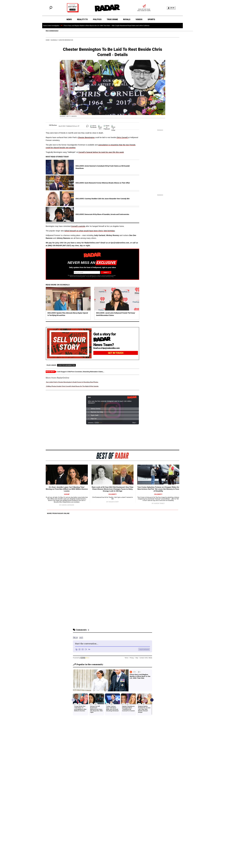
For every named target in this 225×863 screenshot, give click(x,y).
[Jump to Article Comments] (87, 126)
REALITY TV (82, 19)
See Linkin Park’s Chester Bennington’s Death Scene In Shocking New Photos (72, 382)
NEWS (69, 19)
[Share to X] (100, 126)
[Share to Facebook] (93, 126)
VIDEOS (139, 19)
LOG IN (172, 8)
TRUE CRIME (112, 19)
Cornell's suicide (78, 226)
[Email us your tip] (72, 12)
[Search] (51, 9)
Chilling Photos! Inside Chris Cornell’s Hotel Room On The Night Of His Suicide (72, 386)
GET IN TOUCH (115, 352)
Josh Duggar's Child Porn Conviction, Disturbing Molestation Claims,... (80, 371)
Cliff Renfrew (53, 125)
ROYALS (126, 19)
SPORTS (151, 19)
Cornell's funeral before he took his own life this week (101, 152)
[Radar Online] (107, 8)
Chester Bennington (66, 40)
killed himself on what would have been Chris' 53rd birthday (90, 231)
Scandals (54, 40)
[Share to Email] (113, 126)
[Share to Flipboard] (107, 126)
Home (47, 40)
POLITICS (97, 19)
